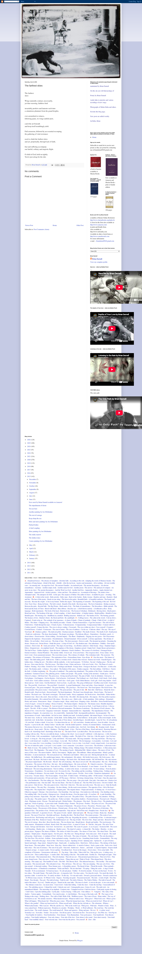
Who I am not (44, 905)
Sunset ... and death (86, 847)
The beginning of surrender (82, 601)
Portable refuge (64, 803)
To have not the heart (100, 871)
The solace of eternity (79, 836)
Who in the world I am (72, 905)
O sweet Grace (110, 789)
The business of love (31, 618)
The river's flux (87, 820)
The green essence (41, 690)
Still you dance (94, 843)
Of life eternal (98, 775)
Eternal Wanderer (43, 652)
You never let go (91, 912)
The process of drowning (100, 808)
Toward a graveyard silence (92, 875)
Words (77, 908)
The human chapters (70, 704)
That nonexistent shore (43, 857)
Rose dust (42, 822)
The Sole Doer (29, 838)
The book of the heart (51, 611)
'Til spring (86, 868)
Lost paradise (96, 741)
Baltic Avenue (87, 597)
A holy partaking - (88, 699)
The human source (94, 704)
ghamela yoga (32, 8)
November (32, 483)
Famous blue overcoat (79, 659)
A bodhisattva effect (100, 608)
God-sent (54, 680)
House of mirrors (57, 704)
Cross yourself (100, 627)
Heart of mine (98, 692)
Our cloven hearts (51, 792)
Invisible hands (90, 720)
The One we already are (74, 782)
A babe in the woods (42, 597)
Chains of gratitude (84, 620)
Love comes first (34, 743)
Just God (83, 727)
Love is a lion (76, 743)
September (33, 489)
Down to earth (83, 641)
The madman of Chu (46, 748)
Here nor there (53, 697)
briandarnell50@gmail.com (105, 241)
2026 (29, 439)
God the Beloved (50, 683)
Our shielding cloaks (107, 792)
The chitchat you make (57, 622)
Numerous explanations (102, 773)
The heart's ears (36, 694)
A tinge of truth (108, 868)
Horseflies (94, 701)
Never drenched (82, 766)
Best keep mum (82, 604)
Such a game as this (97, 845)
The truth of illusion (76, 880)
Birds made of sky (66, 606)
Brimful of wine (111, 613)
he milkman (82, 752)
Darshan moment (68, 632)
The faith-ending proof (37, 659)
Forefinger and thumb (65, 666)
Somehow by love (75, 838)
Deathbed (78, 632)
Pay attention (103, 796)
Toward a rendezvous (110, 875)
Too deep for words (91, 873)
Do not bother (35, 641)
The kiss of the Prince (83, 729)
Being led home (43, 604)
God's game (70, 680)
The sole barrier (93, 836)
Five (96, 664)
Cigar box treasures (95, 622)
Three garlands (108, 866)
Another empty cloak (49, 587)
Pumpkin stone (94, 810)
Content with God (109, 625)
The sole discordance (106, 836)
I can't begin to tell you (99, 706)
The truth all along (52, 880)
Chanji (94, 620)
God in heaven (61, 678)
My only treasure (111, 759)
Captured (28, 620)
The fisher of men (62, 664)
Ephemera (65, 650)
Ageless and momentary (84, 583)
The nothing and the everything (82, 771)
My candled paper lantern (51, 757)
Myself (55, 762)
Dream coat (34, 643)
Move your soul (85, 755)
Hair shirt (91, 690)
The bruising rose (40, 615)
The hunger (45, 706)
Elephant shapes (110, 646)
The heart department (65, 692)
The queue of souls (60, 813)
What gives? (89, 898)
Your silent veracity (100, 917)
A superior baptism (100, 847)
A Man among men (109, 748)
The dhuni (72, 636)
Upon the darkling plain (43, 891)
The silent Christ (102, 831)
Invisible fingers (78, 720)
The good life (32, 685)
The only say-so (99, 785)
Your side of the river (68, 917)
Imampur (65, 711)
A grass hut (109, 685)
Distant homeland (70, 639)
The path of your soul (64, 796)
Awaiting (109, 594)
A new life (103, 766)
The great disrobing (58, 687)
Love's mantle (57, 745)
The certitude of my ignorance (54, 620)
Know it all (28, 731)
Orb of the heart (108, 787)
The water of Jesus (90, 896)
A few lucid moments (73, 662)
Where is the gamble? (32, 903)
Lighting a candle (68, 736)
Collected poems (68, 625)
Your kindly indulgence (39, 917)
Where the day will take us (82, 903)
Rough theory (80, 822)
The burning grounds (107, 615)
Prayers (52, 806)
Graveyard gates (30, 687)
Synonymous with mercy (49, 852)
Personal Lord (104, 799)
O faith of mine (73, 775)
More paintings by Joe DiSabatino (40, 531)
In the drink (58, 717)
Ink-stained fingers (96, 715)
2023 (29, 450)
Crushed (39, 629)
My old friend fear (98, 759)
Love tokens (79, 745)
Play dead (86, 801)
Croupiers (110, 627)
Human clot (82, 704)
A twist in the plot (95, 882)
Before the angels (66, 601)
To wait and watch (76, 875)
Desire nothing (50, 636)
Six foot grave (59, 834)
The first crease (50, 664)
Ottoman (41, 792)
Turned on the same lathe (66, 882)
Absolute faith (64, 581)
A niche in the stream (72, 769)
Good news (42, 685)
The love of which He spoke (34, 745)
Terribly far (93, 854)
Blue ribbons (62, 608)
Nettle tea (73, 766)
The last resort (106, 731)
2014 (29, 562)
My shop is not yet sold (80, 762)
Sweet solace (92, 850)
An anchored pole (76, 585)
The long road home (98, 738)
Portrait (72, 803)
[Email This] (56, 165)
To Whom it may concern (34, 878)
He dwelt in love (90, 694)
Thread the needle (96, 866)
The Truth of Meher (90, 880)
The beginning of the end (100, 601)
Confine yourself (30, 627)
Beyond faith (42, 606)
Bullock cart (81, 615)
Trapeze (59, 878)
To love (110, 871)
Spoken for (97, 840)
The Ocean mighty (51, 775)
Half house (99, 690)
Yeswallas (39, 912)
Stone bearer (29, 845)
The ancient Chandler (62, 585)
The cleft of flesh (108, 622)
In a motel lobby (59, 713)
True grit (42, 880)
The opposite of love (95, 787)
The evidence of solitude (76, 655)
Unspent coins (65, 889)
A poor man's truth (51, 803)
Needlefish (64, 766)
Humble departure (107, 704)
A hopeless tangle (58, 701)
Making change (79, 748)
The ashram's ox (74, 592)
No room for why (64, 771)
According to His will (77, 581)
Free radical (54, 669)
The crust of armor (58, 629)
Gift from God (42, 676)
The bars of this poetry (38, 599)
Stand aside (63, 843)
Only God (64, 785)
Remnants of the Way (32, 820)
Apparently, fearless (91, 590)
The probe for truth (85, 808)
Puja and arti (71, 810)
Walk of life (67, 896)
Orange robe (29, 789)
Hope (49, 701)
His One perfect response (107, 697)
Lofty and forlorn (58, 738)
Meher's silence (92, 750)
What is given (110, 898)
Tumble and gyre (50, 882)
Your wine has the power (66, 919)
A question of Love (46, 813)
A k (71, 729)
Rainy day (103, 813)
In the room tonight (104, 717)
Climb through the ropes (42, 625)
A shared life (86, 829)
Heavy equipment (78, 694)
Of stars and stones (52, 778)
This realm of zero (106, 815)
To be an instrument (38, 871)
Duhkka (103, 643)
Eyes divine (86, 657)
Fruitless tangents (83, 669)
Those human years (54, 866)
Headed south (29, 692)
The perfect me (53, 799)
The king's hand (63, 729)
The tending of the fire (68, 854)
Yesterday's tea (29, 912)
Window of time (103, 905)
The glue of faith (84, 676)
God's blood (94, 678)
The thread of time (83, 866)
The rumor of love (66, 824)
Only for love (38, 785)
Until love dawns (90, 889)
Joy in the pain (48, 727)
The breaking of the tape (44, 613)
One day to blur (60, 780)
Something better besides (91, 838)
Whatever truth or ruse (76, 898)
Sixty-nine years (91, 834)
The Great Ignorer (94, 687)
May (31, 545)
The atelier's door (103, 592)
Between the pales (31, 606)
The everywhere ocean (59, 655)
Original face (51, 789)
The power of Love (97, 803)
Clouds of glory (56, 625)
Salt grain (98, 824)
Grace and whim (87, 685)
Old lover (73, 778)
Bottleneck (91, 611)
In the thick (39, 720)
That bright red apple (105, 854)
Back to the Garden (75, 597)
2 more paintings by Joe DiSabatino (40, 541)
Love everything (46, 743)
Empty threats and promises (106, 648)
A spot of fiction (108, 840)
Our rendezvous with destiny (90, 792)
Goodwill (61, 685)
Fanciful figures (106, 659)
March (31, 552)
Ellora (27, 648)
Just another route (73, 727)
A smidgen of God (49, 836)
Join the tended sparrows (73, 724)
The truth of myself (105, 880)
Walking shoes (45, 896)
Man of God (29, 750)
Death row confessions (32, 634)
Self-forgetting (30, 829)
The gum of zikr (78, 690)
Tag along (64, 852)
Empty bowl (91, 648)
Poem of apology (38, 803)
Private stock (73, 808)
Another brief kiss (78, 590)
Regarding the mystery (79, 817)
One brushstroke (33, 780)
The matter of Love (51, 750)
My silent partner (95, 762)
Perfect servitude (64, 799)
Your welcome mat (51, 919)
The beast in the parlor (69, 599)
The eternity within (56, 652)
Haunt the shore (109, 690)
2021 (29, 456)
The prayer (31, 806)
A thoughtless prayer (69, 866)
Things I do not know (57, 859)
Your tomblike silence (36, 919)
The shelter (95, 829)
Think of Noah (84, 859)
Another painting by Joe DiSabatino (40, 512)
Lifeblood (89, 734)
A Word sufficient (87, 908)
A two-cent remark (108, 882)
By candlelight (69, 618)
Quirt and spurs (78, 813)
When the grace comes (57, 901)
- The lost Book (72, 741)
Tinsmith (28, 871)
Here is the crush (41, 697)
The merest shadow (44, 752)
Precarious (91, 806)
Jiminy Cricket (50, 724)
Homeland (109, 699)
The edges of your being (65, 646)
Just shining (91, 727)
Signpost (38, 831)
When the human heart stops (75, 901)
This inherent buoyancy (87, 861)
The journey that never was (34, 727)
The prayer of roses (80, 806)
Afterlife (59, 583)
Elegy (101, 646)
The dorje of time (58, 641)
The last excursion (95, 731)
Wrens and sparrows (71, 910)
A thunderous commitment (48, 868)
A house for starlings (43, 704)
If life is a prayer (42, 708)
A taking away (108, 852)
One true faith (46, 782)
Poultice (87, 803)
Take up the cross (96, 852)
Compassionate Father (94, 625)
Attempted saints (30, 594)
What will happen (30, 901)
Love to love (89, 745)
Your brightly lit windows (34, 915)
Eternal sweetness (30, 652)
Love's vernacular (69, 745)
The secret (113, 826)
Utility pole (76, 891)
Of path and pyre (109, 775)
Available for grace (98, 594)
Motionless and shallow (71, 755)
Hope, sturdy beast (72, 701)
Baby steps (64, 597)
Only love (72, 785)
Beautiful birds (82, 599)
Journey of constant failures (92, 724)
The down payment (71, 641)
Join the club (60, 724)
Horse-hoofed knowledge (107, 701)
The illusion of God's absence (101, 708)
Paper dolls (44, 796)
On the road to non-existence (77, 787)
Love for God (57, 743)
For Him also (102, 666)
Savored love (58, 826)
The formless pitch (35, 669)
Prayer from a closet (42, 806)
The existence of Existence (41, 657)
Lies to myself (79, 734)
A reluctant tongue (110, 817)
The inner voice (30, 717)
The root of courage (35, 515)
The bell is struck (55, 604)
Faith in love (50, 659)
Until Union (29, 891)
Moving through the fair (99, 755)
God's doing (113, 678)
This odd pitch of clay (53, 864)
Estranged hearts (106, 650)
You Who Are (102, 912)
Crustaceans (47, 629)
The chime (33, 622)
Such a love (109, 845)
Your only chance (54, 917)
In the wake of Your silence (63, 720)
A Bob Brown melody (85, 608)
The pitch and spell (55, 801)
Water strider (102, 896)
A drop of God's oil (68, 643)
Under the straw (82, 885)
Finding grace (101, 662)
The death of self (102, 632)
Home (55, 225)
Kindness (54, 729)
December (32, 479)
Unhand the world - (51, 887)
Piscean (44, 801)
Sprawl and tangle (30, 843)
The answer (88, 587)
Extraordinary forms (74, 657)
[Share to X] (60, 165)
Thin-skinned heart (97, 859)
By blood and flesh (57, 618)
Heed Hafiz (101, 694)
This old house (67, 864)
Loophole (45, 741)
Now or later (89, 773)
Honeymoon (42, 701)
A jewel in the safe (37, 724)
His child (72, 697)
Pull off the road (82, 810)
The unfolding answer (36, 887)
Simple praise (35, 834)
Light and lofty (56, 736)
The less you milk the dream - (50, 734)
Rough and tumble (92, 822)
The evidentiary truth (93, 655)
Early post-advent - (50, 646)
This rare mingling (89, 864)
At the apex (57, 594)
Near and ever (55, 766)
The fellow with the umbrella (55, 662)
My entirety (77, 757)
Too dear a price (78, 873)
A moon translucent (39, 755)
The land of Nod (70, 731)
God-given (107, 676)
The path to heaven (91, 796)
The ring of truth (75, 820)
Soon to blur (51, 840)
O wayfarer (92, 794)
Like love (90, 736)
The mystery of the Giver (42, 764)
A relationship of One (96, 817)
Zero (90, 919)
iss (73, 729)
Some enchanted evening (60, 838)
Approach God (39, 592)
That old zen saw (71, 857)
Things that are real (72, 859)
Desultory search (105, 634)
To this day (65, 875)
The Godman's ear (83, 678)
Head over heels (40, 692)
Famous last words (94, 659)
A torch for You (41, 875)
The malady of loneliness (93, 748)
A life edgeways (98, 734)
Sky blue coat (68, 834)
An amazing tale (34, 585)
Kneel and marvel (97, 729)
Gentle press (104, 673)
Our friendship (64, 792)
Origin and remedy (87, 789)
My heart (36, 759)
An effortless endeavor (81, 646)
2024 (29, 446)
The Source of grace (63, 840)
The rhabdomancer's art (61, 820)
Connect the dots (42, 627)
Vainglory (97, 891)
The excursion (105, 655)
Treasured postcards (83, 878)
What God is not (99, 898)
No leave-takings (99, 769)
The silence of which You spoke (67, 831)
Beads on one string (53, 599)
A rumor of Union (79, 824)
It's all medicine (112, 720)
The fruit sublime (96, 669)
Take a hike (74, 852)
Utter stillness (85, 891)
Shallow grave (61, 829)
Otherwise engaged (31, 792)
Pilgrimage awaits (35, 801)
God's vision (39, 683)
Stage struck (42, 843)
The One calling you (47, 780)
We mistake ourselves (45, 898)
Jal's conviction (79, 722)
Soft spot (60, 836)
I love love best (40, 711)
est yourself (83, 639)
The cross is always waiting (58, 627)
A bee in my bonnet (52, 601)
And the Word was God (63, 590)
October (32, 486)
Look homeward (35, 741)
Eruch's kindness (75, 650)
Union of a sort (90, 887)
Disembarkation (58, 639)
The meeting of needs (66, 750)
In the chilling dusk (70, 717)
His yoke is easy (67, 699)
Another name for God (65, 587)
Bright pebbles (99, 613)
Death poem (113, 632)
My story (55, 764)
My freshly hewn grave (90, 757)
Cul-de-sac (84, 629)
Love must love (111, 743)
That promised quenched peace (88, 857)
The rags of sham (93, 813)
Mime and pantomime (94, 752)
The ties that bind (75, 868)
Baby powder (54, 597)
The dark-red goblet (54, 632)
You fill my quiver (65, 912)
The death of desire (89, 632)
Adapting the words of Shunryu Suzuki (98, 581)
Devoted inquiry (62, 636)
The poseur (79, 803)
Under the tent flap (95, 885)
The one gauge (72, 780)
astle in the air (37, 620)
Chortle (69, 622)
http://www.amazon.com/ (98, 225)
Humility (37, 706)
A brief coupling (34, 528)
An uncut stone (48, 885)
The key (46, 729)
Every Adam (104, 652)
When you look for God (94, 901)
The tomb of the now (52, 873)
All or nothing (98, 583)
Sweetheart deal (66, 850)
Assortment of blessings (89, 592)
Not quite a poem (71, 773)
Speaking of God (76, 840)
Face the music (98, 657)
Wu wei (92, 910)
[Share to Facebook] (62, 165)
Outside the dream (66, 794)
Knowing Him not (110, 729)
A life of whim (30, 736)
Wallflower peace (77, 896)
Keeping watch (104, 727)
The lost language (85, 741)
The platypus (77, 801)
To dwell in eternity (85, 871)
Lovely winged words (98, 743)
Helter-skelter (110, 694)
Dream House (43, 643)
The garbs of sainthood (57, 671)
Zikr (94, 919)
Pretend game (63, 808)
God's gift (94, 680)
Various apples (36, 894)
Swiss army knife (103, 850)
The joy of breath (60, 727)
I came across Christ (70, 706)
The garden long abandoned (75, 671)
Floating (33, 666)
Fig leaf (92, 662)
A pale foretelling (105, 794)
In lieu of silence (109, 715)
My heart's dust (72, 759)
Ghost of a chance (31, 676)
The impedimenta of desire (37, 505)
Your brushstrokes (50, 915)
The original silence (73, 789)
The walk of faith (56, 896)
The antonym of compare (102, 587)
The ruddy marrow (35, 534)
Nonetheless (39, 771)
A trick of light (103, 878)
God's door (29, 680)
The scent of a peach (80, 826)
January (32, 558)
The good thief (52, 685)
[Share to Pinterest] (64, 165)
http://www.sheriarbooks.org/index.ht (102, 220)
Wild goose (85, 905)
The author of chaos (83, 594)
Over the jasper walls (81, 794)
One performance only (33, 782)
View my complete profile (98, 262)
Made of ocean (32, 748)
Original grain (61, 789)
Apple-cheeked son (105, 590)
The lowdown (99, 745)
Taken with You (84, 852)
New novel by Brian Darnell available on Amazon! (45, 502)
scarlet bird (69, 826)
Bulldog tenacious (70, 615)
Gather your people (67, 673)
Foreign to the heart (90, 666)
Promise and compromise (57, 810)
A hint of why (63, 697)
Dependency (94, 634)
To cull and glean (65, 871)
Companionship (80, 625)
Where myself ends (65, 903)
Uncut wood (58, 885)
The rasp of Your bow (38, 815)
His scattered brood (46, 699)
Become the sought (38, 601)
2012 (29, 569)
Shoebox (104, 829)
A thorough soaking (40, 866)
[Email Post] (51, 165)
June (31, 499)
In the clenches (48, 717)
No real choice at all (51, 771)
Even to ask (68, 652)
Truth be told (64, 880)
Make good (57, 748)
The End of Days (30, 650)
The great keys (71, 687)
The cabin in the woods (97, 618)
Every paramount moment (42, 655)
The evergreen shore (92, 652)
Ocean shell (63, 775)
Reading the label (66, 815)
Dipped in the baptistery (32, 639)
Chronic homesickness (80, 622)
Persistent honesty (93, 799)
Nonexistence (29, 771)
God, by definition (97, 676)
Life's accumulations (43, 736)
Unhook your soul (64, 887)
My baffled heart (36, 757)
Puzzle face (103, 810)
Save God (49, 826)
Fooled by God (51, 666)
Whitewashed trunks (31, 905)
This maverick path (38, 864)
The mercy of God (104, 750)
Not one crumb (49, 773)
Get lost (112, 673)
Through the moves (31, 868)
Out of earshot (43, 794)
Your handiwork (98, 915)
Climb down (29, 625)
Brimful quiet (29, 615)
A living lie (34, 738)
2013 (29, 566)
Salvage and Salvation (37, 826)
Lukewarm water (110, 745)
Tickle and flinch (63, 868)
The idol (33, 708)
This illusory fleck (72, 861)
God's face (61, 680)
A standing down (73, 843)
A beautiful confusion (96, 599)
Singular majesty (47, 834)
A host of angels (30, 704)
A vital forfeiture (71, 894)
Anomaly (38, 587)
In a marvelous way (46, 713)
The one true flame (58, 782)
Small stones (38, 836)
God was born (61, 683)
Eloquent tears (34, 648)
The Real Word (79, 815)
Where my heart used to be (49, 903)
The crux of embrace (73, 629)
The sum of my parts (56, 847)
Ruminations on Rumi (42, 824)
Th (86, 671)
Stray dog (58, 845)
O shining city (99, 789)
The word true (98, 908)
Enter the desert (55, 650)
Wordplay (71, 908)
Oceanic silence (39, 775)
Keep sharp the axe (35, 518)
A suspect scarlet (43, 850)
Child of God (102, 620)
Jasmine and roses (91, 722)
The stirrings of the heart (108, 843)
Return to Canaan (46, 820)
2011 (29, 572)
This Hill (62, 861)
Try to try (41, 882)
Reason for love (30, 817)
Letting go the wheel (67, 734)
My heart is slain (46, 759)
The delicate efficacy (82, 634)
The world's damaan (41, 910)
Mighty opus (71, 752)
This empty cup (37, 861)
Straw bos (50, 845)
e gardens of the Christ (94, 671)
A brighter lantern (87, 613)
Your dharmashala (73, 915)
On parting (51, 787)
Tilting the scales (96, 868)
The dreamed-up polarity (98, 641)
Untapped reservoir (77, 889)
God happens (39, 678)
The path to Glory (78, 796)
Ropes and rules (98, 820)
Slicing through (80, 834)
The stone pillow (39, 845)
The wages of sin (107, 894)
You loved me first (79, 912)
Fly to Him (41, 666)
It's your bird (30, 722)
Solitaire (48, 838)
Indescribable (46, 715)
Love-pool (48, 745)
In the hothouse (82, 717)
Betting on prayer (109, 604)
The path (52, 796)
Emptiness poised (80, 648)
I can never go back (84, 706)
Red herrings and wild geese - (46, 817)
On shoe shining (61, 787)
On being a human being (85, 778)
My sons (104, 762)
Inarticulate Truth (72, 713)
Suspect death (112, 847)
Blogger (79, 940)
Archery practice (50, 592)
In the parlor (93, 717)
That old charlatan (58, 857)
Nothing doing (98, 771)
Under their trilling (70, 885)
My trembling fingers (66, 764)
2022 (29, 453)
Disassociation (46, 639)
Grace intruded (99, 685)
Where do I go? (108, 901)
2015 (29, 476)
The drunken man (81, 643)
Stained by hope (52, 843)
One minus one (102, 780)
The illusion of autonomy (81, 708)
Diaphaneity (81, 636)
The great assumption (44, 687)
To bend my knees (52, 871)
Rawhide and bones (53, 815)
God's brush (103, 678)
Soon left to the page (39, 840)
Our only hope (74, 792)
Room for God (109, 820)
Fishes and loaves (75, 664)
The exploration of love (59, 657)
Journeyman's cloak (108, 724)
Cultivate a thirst (94, 629)
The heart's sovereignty (50, 694)
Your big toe (113, 912)
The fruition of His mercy (67, 669)
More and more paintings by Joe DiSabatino (43, 521)
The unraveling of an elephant (49, 889)
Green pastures (54, 690)
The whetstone (97, 903)
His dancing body (82, 697)
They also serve (44, 859)
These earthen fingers (42, 854)
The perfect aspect (41, 799)
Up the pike (55, 891)
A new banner (93, 766)
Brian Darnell (97, 259)
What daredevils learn (60, 898)
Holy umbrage (100, 699)
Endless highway (43, 650)
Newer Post (29, 225)
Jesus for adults (103, 722)
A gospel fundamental (73, 685)
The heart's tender (65, 694)
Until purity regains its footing (106, 889)
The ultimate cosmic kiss (34, 885)
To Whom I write (49, 878)
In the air (39, 717)
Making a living (68, 748)
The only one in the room (84, 785)
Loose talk (63, 741)
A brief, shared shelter (73, 613)
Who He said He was (57, 905)
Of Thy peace (63, 778)
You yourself (80, 919)
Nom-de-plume (111, 769)
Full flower (106, 669)
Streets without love (69, 845)
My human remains (84, 759)
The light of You (80, 736)
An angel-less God (47, 585)
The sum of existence (40, 847)
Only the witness (30, 787)
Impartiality (86, 711)
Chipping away (44, 622)
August (31, 492)
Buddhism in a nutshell (55, 615)
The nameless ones (110, 764)
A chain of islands (71, 620)
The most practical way (54, 755)
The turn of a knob (81, 882)
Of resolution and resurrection (35, 778)
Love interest (67, 743)
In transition (49, 720)
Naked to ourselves (97, 764)
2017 (29, 470)
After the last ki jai (69, 583)
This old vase (77, 864)
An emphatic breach (47, 648)
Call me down (111, 618)
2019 (29, 463)
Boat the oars (72, 608)
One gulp (92, 780)
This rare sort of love (103, 864)
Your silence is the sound (84, 917)
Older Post (80, 225)
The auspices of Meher (69, 594)
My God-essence (105, 757)
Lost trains (105, 741)
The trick (94, 878)
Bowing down (101, 611)
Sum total (67, 847)
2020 (29, 460)
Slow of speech (103, 834)
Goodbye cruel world (101, 683)
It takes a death (40, 722)
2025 (29, 443)
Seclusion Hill (104, 826)
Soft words (67, 836)
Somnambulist (105, 838)
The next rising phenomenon (42, 769)
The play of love (96, 801)
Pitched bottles (33, 525)
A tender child (55, 854)
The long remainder (83, 738)
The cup (104, 629)
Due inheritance (94, 643)
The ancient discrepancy (92, 585)
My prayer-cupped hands (34, 762)
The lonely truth (70, 738)
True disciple (34, 880)
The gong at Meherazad (84, 683)
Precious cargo (101, 806)
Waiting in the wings (31, 896)
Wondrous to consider (59, 908)
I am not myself (57, 706)
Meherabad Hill (80, 750)
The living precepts (45, 738)
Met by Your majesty (59, 752)
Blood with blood (50, 608)
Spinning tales (88, 840)
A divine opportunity (95, 639)
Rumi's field (55, 824)
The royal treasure (105, 822)
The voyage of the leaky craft (87, 894)
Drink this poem (55, 643)
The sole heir (39, 838)
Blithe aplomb (108, 606)
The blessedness (97, 606)
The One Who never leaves (92, 782)
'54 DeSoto (85, 662)
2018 (29, 466)
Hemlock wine (29, 697)
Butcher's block (44, 618)
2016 (29, 473)
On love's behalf (107, 782)
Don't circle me (46, 641)
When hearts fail (43, 901)
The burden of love (93, 615)
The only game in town (51, 785)
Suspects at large (31, 850)
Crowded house (30, 629)
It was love (49, 722)
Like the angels (100, 736)
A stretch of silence (83, 845)
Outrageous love (54, 794)
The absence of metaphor (49, 581)
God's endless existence (42, 680)
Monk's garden (108, 752)
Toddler (74, 871)
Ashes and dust (63, 592)
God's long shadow (105, 680)
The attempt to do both (44, 594)
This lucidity (100, 861)
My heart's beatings (59, 759)
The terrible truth (82, 854)
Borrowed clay (65, 611)
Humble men (29, 706)
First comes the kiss (37, 664)
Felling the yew (40, 662)
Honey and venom (31, 701)
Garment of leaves (39, 673)
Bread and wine (30, 613)
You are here (33, 509)
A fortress (45, 669)
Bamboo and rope (100, 597)
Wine (112, 905)
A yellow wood (104, 910)
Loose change (54, 741)
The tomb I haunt (38, 873)
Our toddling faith (30, 794)
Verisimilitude (46, 894)
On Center (98, 778)
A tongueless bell (66, 873)
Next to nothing (58, 769)
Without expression (44, 908)
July (30, 496)
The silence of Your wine (87, 831)
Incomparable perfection (87, 713)
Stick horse (84, 843)
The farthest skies (34, 538)
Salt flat (91, 824)
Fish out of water (88, 664)
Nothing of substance (36, 773)
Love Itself (86, 743)
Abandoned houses (33, 581)
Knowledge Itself (39, 731)
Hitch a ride (77, 699)
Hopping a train (84, 701)
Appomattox (29, 592)
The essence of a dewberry (90, 650)
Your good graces (86, 915)
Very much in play (59, 894)
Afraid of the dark (49, 583)
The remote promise (91, 815)
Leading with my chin (32, 734)
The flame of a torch (105, 664)
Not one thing (59, 773)
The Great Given (106, 687)
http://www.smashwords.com (99, 236)
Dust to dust (36, 646)
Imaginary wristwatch (53, 711)
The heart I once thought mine (83, 692)
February (32, 555)
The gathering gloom (52, 673)
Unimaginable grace (77, 887)
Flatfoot (27, 666)
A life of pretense (111, 734)
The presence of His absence (48, 808)
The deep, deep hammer (50, 634)
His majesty (94, 697)
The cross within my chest (86, 627)
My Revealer (47, 762)
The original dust (39, 789)
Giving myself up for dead (69, 676)
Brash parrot (111, 611)
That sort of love (105, 857)
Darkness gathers (41, 632)
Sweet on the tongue (79, 850)
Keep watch (39, 729)
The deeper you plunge (66, 634)
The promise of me (42, 810)
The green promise (66, 690)
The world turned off (56, 910)
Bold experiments (37, 611)
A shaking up (50, 829)
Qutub (70, 813)
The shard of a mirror (74, 829)
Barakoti (109, 597)
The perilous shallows (78, 799)
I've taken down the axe (62, 722)
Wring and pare (84, 910)
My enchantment (67, 757)
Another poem (78, 587)
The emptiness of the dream (64, 648)
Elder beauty (94, 646)
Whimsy (105, 903)
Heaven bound (52, 692)
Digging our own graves (94, 636)
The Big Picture (53, 606)
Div (78, 639)
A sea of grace (93, 826)
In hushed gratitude (82, 715)
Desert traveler (39, 636)
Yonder (46, 912)
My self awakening (65, 762)
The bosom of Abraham (79, 611)
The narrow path (31, 766)
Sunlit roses (75, 847)
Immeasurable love (75, 711)
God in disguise (50, 678)
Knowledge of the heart (54, 731)
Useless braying (66, 891)
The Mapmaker (39, 750)
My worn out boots (80, 764)
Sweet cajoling (55, 850)
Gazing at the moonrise (91, 673)
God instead (71, 678)
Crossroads (72, 627)
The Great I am (82, 687)
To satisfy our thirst (54, 875)
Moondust (28, 755)
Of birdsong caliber (86, 775)
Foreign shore (77, 666)
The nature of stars (43, 766)
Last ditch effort (82, 731)
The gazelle (78, 673)
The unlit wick (101, 887)
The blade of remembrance (81, 606)
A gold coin (71, 683)
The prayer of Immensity (65, 806)
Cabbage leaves (83, 618)
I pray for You (101, 720)
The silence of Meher (49, 831)
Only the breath (111, 785)
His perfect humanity (31, 699)
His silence (57, 699)
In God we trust (57, 715)
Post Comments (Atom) (41, 229)
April (31, 548)
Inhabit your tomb (69, 715)
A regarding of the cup (63, 817)
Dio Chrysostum (108, 636)
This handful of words (50, 861)
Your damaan (61, 915)
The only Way (41, 787)
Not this (80, 773)
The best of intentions (95, 604)
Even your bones (78, 652)
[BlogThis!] (58, 165)
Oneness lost (112, 780)
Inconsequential (101, 713)
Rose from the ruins (53, 822)
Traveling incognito (69, 878)
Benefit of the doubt (69, 604)
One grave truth (83, 780)
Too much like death (106, 873)
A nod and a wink (86, 769)
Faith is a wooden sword (63, 659)
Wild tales (93, 905)
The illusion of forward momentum (60, 708)
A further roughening (38, 671)
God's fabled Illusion (83, 680)
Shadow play (40, 829)
